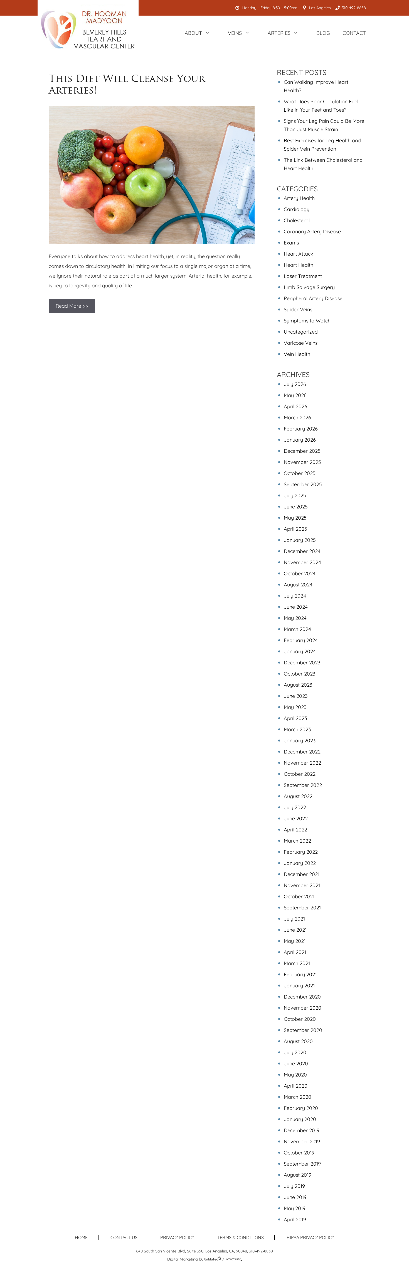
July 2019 (294, 1186)
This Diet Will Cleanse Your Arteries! (127, 84)
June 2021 (295, 930)
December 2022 (302, 751)
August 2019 (297, 1175)
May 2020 (295, 1074)
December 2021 (301, 874)
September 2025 (303, 484)
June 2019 (295, 1197)
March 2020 (297, 1097)
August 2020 (298, 1041)
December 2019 (301, 1130)
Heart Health (298, 265)
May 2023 (295, 707)
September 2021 (302, 907)
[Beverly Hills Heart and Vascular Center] (88, 29)
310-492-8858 (354, 7)
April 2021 (295, 952)
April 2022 (295, 829)
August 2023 (298, 685)
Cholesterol (297, 220)
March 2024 (297, 629)
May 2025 (295, 518)
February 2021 (300, 974)
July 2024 (295, 596)
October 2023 (299, 674)
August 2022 (298, 796)
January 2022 (300, 863)
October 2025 (300, 473)
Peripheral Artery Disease (313, 298)
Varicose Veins (300, 343)
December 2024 (302, 551)
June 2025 (296, 506)
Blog (323, 33)
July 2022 (295, 807)
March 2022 (297, 841)
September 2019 (302, 1164)
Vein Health (297, 354)
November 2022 (302, 763)
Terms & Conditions (240, 1237)
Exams (291, 242)
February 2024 (301, 640)
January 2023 (300, 740)
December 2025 (302, 451)
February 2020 (301, 1108)
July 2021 (294, 919)
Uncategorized (301, 332)
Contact (354, 33)
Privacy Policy (177, 1237)
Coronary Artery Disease (312, 231)
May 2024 (295, 618)
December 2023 (302, 662)
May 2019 (294, 1208)
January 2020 (300, 1119)
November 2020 (302, 1008)
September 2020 (303, 1030)
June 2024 (296, 607)
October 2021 (299, 896)
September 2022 (303, 785)
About (193, 33)
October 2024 (300, 573)
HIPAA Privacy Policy (310, 1237)
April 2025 (295, 529)
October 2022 (300, 774)
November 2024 (302, 562)
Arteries (279, 33)
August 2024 (298, 584)
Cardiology (296, 209)
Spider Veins (298, 309)
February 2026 (301, 428)
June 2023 (295, 696)
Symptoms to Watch (307, 320)
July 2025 (295, 495)
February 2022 (301, 852)
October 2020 (300, 1019)
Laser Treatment (303, 276)
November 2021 (302, 885)
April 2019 (295, 1219)
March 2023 (297, 729)
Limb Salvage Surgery (309, 287)
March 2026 (297, 417)
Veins (235, 33)
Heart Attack (298, 254)
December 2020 (302, 997)
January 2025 (300, 540)
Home (81, 1237)
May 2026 (295, 395)
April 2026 (295, 406)
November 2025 (302, 462)
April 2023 (295, 718)
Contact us (123, 1237)
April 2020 (295, 1086)
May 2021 (294, 941)
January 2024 (300, 651)
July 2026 (295, 384)
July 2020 (295, 1052)
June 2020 (296, 1063)
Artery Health (299, 198)
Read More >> (72, 306)
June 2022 (296, 818)
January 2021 (299, 985)
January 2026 (300, 440)
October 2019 (299, 1152)
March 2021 (297, 963)
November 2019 (302, 1141)
